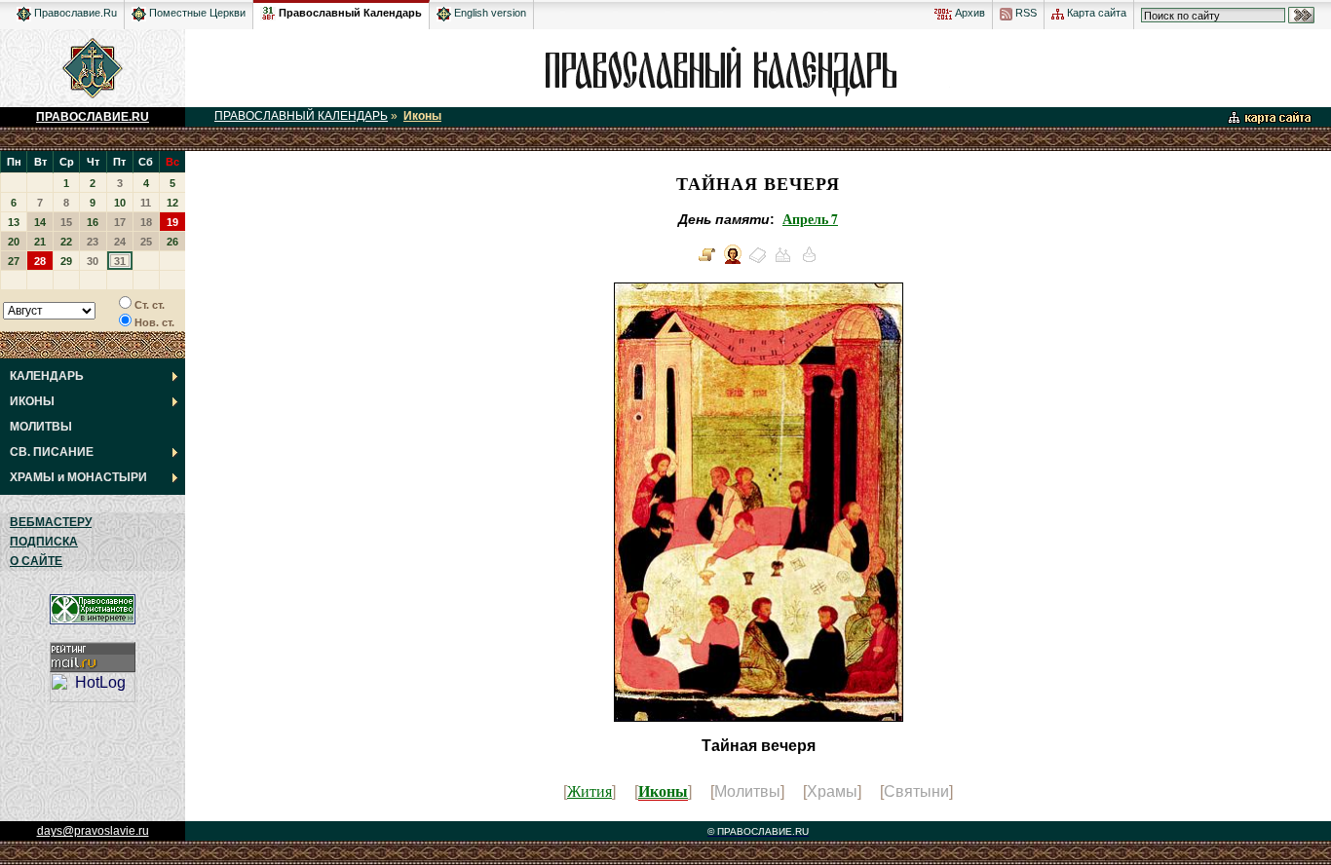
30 (92, 261)
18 (146, 222)
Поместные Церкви (196, 13)
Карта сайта (1095, 13)
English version (488, 13)
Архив (968, 13)
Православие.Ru (74, 13)
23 (92, 241)
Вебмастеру (51, 522)
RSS (1024, 13)
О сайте (36, 561)
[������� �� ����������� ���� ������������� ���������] (268, 10)
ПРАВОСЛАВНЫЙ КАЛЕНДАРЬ (301, 116)
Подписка (44, 541)
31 (120, 261)
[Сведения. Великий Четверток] (707, 262)
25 (146, 241)
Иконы (422, 116)
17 (120, 222)
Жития (589, 790)
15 (66, 222)
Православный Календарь (350, 13)
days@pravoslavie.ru (93, 831)
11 (145, 202)
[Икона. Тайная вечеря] (732, 262)
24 (120, 241)
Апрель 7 (810, 219)
